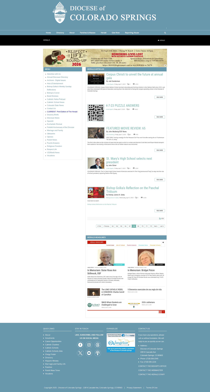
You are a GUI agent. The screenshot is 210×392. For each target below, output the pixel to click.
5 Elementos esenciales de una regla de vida (145, 289)
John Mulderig (110, 134)
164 (117, 226)
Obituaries (160, 264)
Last (161, 226)
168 (134, 226)
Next (155, 226)
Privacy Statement (134, 387)
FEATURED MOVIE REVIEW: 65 (96, 133)
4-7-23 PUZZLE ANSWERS (96, 112)
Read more (160, 97)
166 (125, 226)
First (100, 226)
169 (138, 226)
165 (121, 226)
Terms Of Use (151, 387)
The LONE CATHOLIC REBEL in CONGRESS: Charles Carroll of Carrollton (113, 292)
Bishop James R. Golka (112, 198)
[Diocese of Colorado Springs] (105, 12)
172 (151, 226)
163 (113, 226)
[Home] (158, 40)
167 (130, 226)
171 (147, 226)
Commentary (119, 264)
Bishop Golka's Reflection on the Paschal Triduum (96, 192)
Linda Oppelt (109, 84)
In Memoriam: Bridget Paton (141, 270)
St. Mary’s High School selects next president (96, 163)
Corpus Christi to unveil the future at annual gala (96, 79)
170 (142, 226)
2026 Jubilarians (148, 302)
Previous (106, 226)
